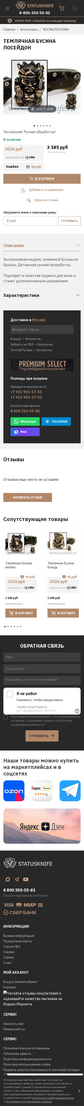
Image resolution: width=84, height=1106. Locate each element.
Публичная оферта (17, 1054)
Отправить (69, 221)
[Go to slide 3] (40, 125)
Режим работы (14, 1029)
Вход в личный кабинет (20, 982)
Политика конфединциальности (27, 1059)
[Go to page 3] (11, 626)
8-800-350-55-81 (34, 13)
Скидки (8, 952)
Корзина (9, 987)
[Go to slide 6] (50, 125)
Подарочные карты (17, 941)
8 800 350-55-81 (25, 411)
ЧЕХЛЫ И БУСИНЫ (56, 29)
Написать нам (13, 1024)
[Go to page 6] (20, 626)
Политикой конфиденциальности (53, 1097)
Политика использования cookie (26, 1064)
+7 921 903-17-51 (26, 392)
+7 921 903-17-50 (26, 397)
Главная (9, 29)
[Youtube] (25, 879)
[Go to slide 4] (43, 125)
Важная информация (18, 936)
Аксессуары (29, 29)
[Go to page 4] (14, 626)
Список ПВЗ (11, 947)
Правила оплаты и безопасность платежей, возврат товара (41, 1072)
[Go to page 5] (17, 626)
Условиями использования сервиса (29, 1101)
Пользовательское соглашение (26, 1048)
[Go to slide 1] (34, 125)
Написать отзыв (27, 497)
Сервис (8, 957)
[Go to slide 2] (37, 125)
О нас (7, 963)
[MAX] (7, 879)
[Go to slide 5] (46, 125)
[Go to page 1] (5, 626)
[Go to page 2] (8, 626)
